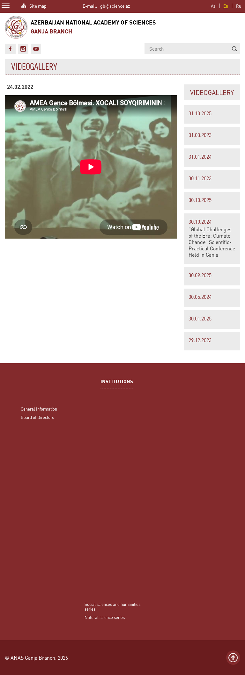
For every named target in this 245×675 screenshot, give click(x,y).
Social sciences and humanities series (112, 606)
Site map (38, 5)
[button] (234, 48)
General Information (39, 408)
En (225, 6)
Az (213, 6)
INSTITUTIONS (116, 382)
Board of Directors (37, 417)
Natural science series (105, 617)
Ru (238, 6)
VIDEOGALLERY (212, 92)
